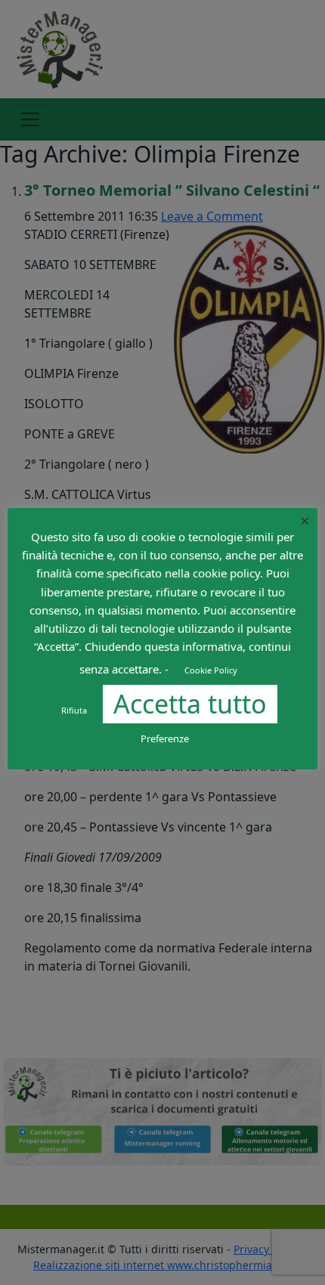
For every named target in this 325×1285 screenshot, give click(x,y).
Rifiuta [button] (74, 710)
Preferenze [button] (165, 738)
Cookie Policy (210, 670)
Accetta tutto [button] (190, 703)
